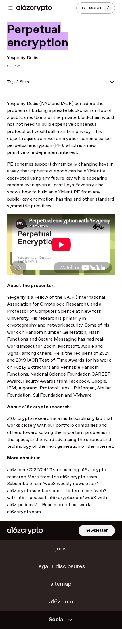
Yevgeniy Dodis (22, 58)
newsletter (97, 530)
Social (57, 620)
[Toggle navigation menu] (10, 8)
